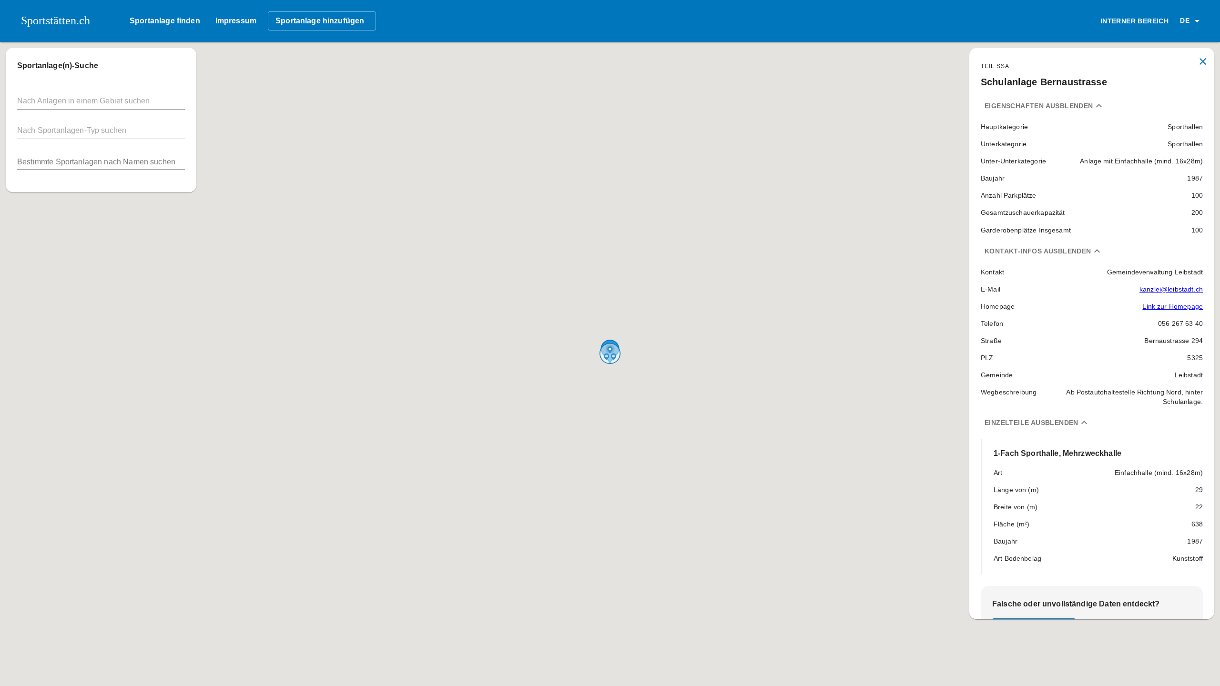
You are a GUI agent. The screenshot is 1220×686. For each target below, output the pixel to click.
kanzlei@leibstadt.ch (1171, 289)
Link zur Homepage (1172, 306)
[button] (1191, 21)
